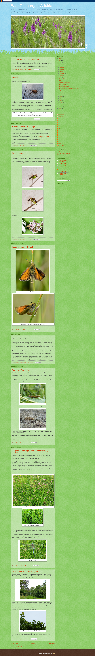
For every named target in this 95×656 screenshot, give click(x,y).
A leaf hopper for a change (23, 127)
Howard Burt (61, 122)
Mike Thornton (61, 126)
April (61, 100)
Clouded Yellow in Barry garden (25, 59)
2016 (60, 62)
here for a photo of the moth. (43, 136)
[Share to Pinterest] (39, 69)
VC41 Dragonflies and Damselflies (63, 161)
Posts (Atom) (19, 646)
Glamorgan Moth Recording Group (62, 166)
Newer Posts (14, 643)
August (61, 75)
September (62, 73)
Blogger (53, 653)
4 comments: (29, 239)
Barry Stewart (61, 116)
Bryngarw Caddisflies (21, 370)
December (62, 67)
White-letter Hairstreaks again (25, 572)
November (62, 69)
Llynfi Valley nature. (63, 171)
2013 (60, 108)
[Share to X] (37, 69)
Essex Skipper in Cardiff (22, 247)
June (61, 96)
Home (33, 643)
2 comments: (29, 118)
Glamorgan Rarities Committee (63, 174)
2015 (60, 64)
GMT (59, 120)
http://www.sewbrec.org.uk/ (62, 151)
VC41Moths (60, 143)
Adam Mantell (61, 114)
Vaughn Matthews (62, 145)
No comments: (30, 362)
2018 (60, 58)
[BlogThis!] (36, 69)
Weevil (15, 77)
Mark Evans (60, 124)
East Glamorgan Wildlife (31, 5)
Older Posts (51, 643)
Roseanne (60, 137)
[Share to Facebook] (38, 69)
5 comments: (29, 69)
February (62, 104)
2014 (60, 65)
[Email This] (34, 69)
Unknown (60, 139)
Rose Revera (61, 135)
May (61, 98)
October (61, 71)
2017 (60, 60)
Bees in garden (18, 153)
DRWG (59, 118)
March (61, 102)
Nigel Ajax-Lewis (61, 128)
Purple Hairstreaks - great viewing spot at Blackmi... (69, 88)
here (49, 130)
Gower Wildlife (62, 169)
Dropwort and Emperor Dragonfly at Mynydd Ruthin (69, 92)
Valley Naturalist (62, 163)
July (61, 77)
